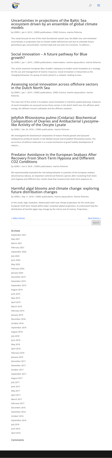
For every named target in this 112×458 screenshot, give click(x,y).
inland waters (59, 62)
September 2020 (18, 251)
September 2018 (18, 327)
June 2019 (15, 294)
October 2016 (17, 416)
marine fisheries (74, 32)
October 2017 (17, 369)
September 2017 (18, 374)
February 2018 (17, 353)
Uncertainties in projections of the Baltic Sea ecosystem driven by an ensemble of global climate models (54, 24)
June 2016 (15, 428)
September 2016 (18, 420)
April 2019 (15, 302)
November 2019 (18, 281)
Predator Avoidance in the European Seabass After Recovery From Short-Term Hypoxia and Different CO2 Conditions (54, 158)
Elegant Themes (50, 454)
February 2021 (17, 247)
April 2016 (15, 433)
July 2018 (15, 336)
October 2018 (17, 323)
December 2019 (18, 277)
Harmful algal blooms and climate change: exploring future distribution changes (55, 190)
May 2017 (15, 390)
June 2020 (15, 260)
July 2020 (15, 256)
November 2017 (18, 365)
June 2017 (15, 386)
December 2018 (18, 319)
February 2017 (17, 403)
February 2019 (17, 310)
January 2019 (17, 315)
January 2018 (17, 357)
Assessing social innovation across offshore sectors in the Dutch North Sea (54, 86)
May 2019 (15, 298)
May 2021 (15, 239)
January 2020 (17, 272)
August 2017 (17, 378)
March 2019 (16, 306)
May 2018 (15, 344)
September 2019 (18, 285)
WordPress (76, 454)
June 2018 (15, 340)
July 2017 (15, 382)
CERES (17, 32)
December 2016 (18, 407)
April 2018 (15, 348)
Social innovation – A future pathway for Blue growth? (49, 56)
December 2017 (18, 361)
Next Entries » (94, 218)
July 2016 (15, 424)
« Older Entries (18, 218)
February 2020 (17, 268)
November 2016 (18, 412)
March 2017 (16, 399)
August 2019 (17, 289)
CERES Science (59, 32)
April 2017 (15, 395)
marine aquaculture (75, 62)
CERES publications (43, 32)
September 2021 (18, 235)
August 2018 (17, 331)
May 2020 (15, 264)
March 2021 (16, 243)
